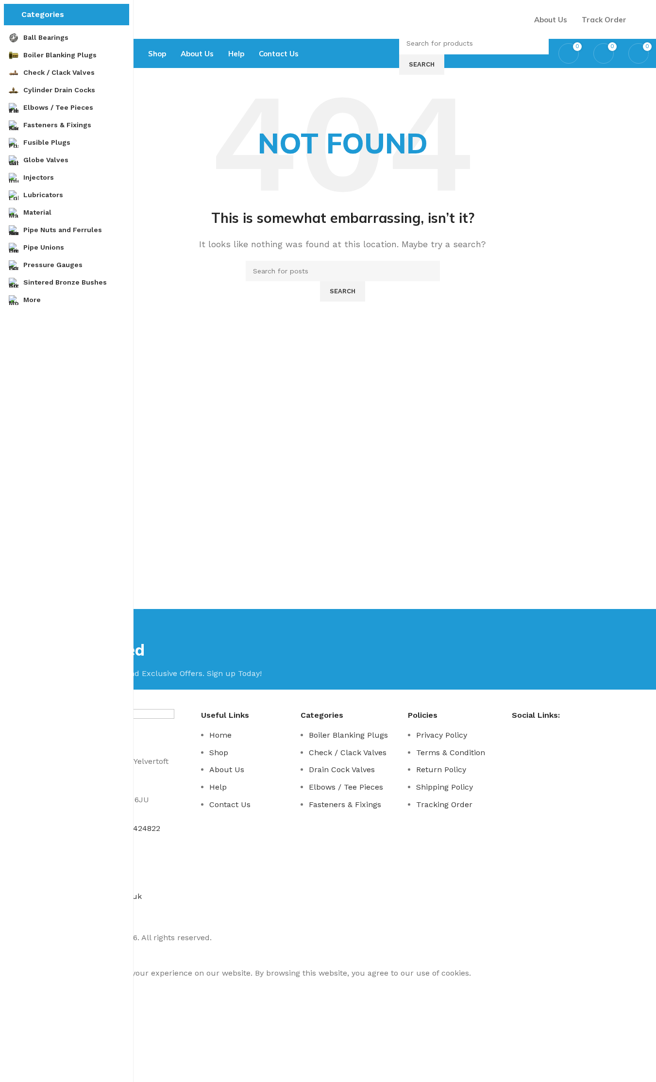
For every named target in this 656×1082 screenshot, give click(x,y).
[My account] (645, 19)
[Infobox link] (342, 34)
